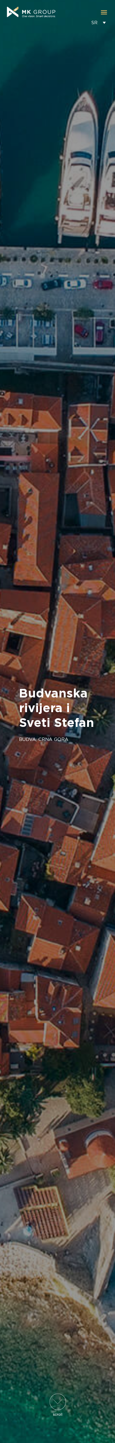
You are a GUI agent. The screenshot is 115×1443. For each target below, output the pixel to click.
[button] (104, 12)
